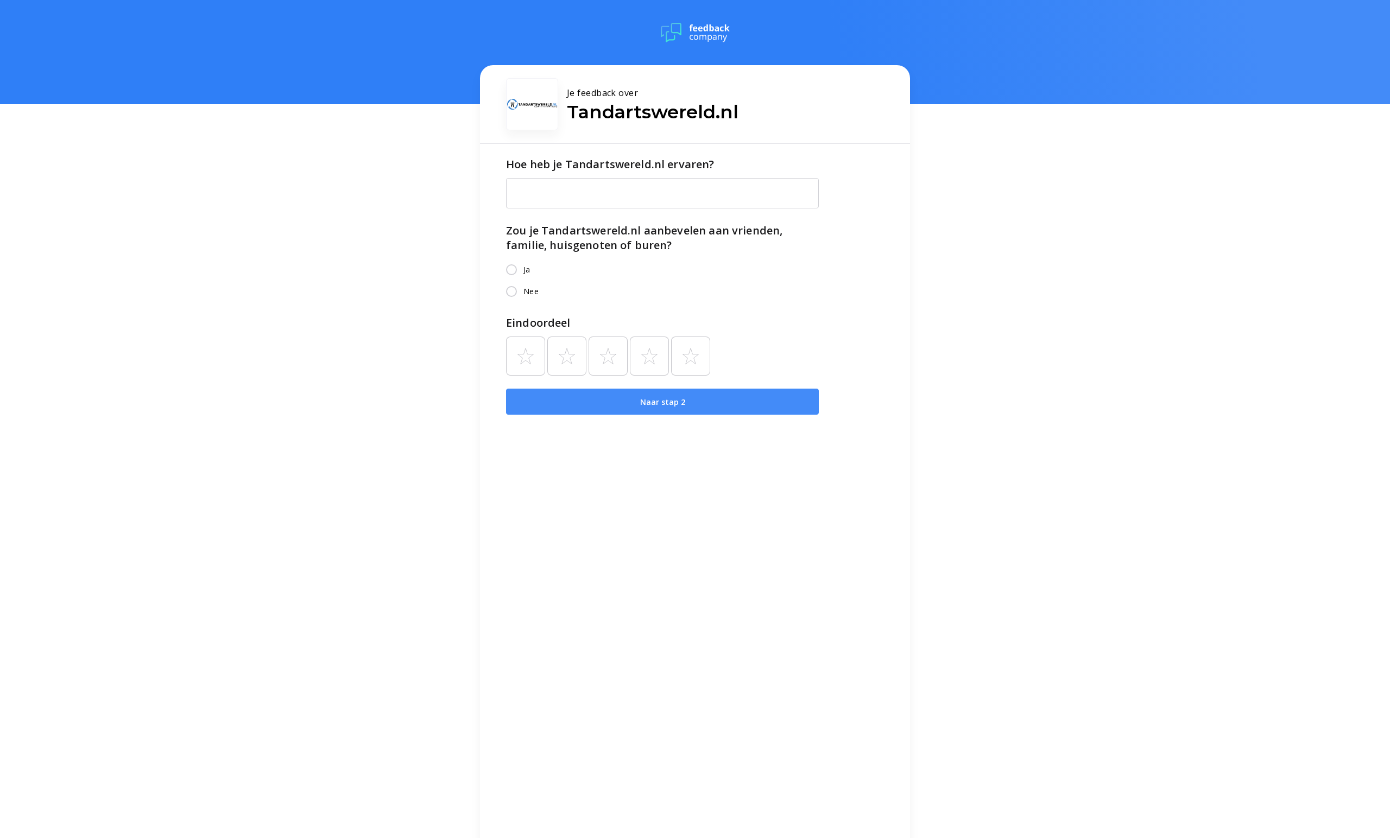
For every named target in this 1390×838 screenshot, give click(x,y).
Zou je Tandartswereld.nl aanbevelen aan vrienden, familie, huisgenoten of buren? (644, 237)
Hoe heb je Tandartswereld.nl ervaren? (610, 164)
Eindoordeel (538, 322)
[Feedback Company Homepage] (695, 33)
